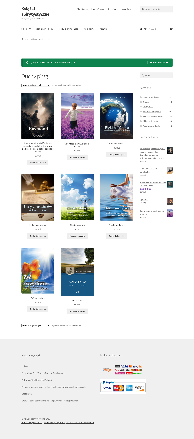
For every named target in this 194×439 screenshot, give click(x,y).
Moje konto (89, 28)
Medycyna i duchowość (153, 116)
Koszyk (103, 28)
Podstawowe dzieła (151, 126)
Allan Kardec (82, 9)
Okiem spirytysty (150, 121)
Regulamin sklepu (44, 28)
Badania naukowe (151, 97)
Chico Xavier (113, 9)
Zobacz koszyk (157, 62)
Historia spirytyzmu (152, 111)
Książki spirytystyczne (35, 11)
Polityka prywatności (68, 28)
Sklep (24, 28)
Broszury (147, 102)
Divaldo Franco (97, 9)
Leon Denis (126, 9)
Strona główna (31, 39)
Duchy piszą (148, 106)
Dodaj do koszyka (38, 162)
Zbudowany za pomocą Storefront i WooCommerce (69, 422)
